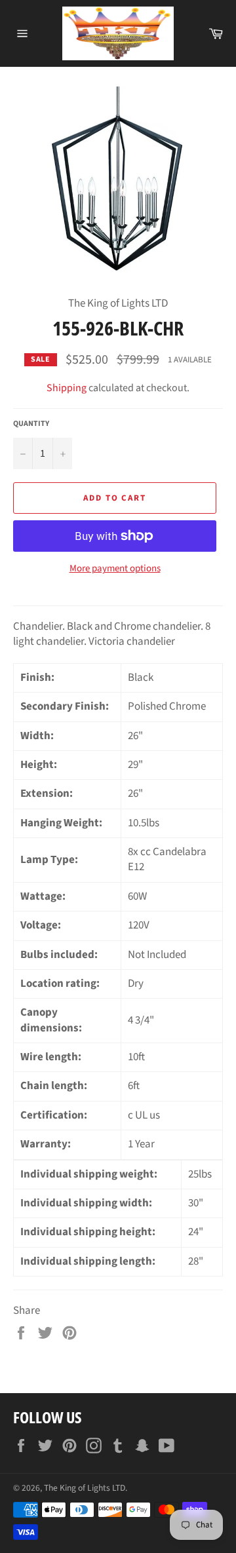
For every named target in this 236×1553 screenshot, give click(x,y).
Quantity (31, 424)
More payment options (115, 568)
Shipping (67, 388)
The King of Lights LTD (84, 1488)
